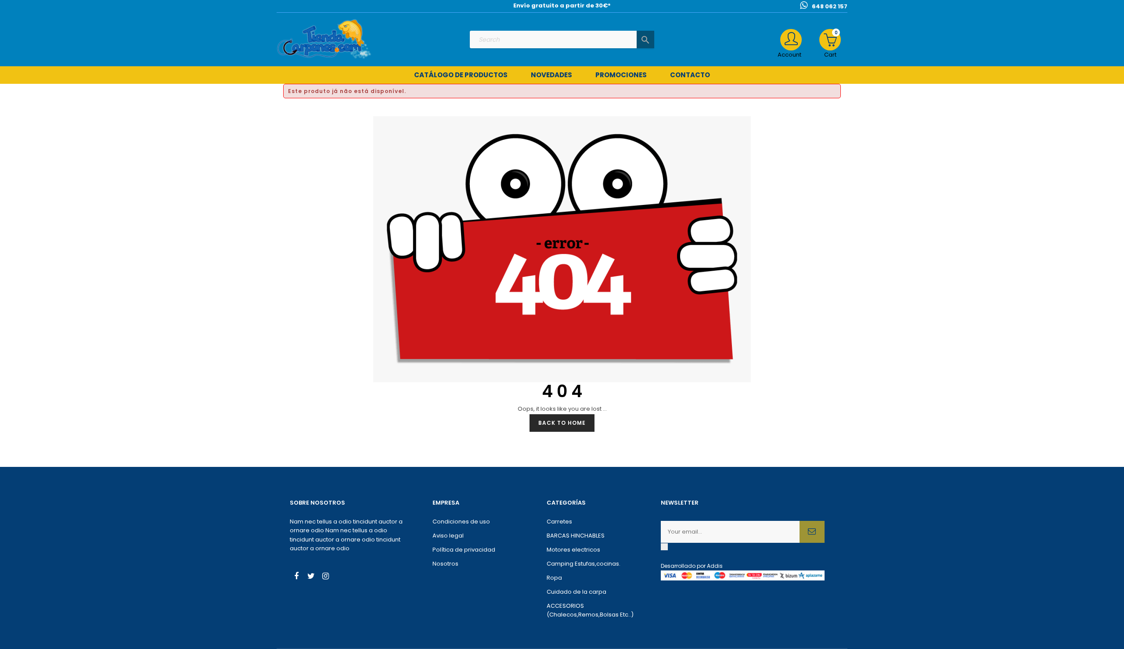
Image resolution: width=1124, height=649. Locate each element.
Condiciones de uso (461, 521)
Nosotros (445, 563)
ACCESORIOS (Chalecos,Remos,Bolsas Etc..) (590, 610)
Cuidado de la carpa (576, 592)
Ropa (554, 578)
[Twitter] (310, 577)
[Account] (791, 39)
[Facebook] (296, 577)
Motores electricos (573, 549)
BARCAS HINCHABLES (576, 535)
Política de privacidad (463, 549)
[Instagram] (325, 577)
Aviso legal (448, 535)
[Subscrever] (812, 532)
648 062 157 (829, 6)
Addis (715, 566)
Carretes (559, 521)
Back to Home (562, 423)
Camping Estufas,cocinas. (583, 563)
